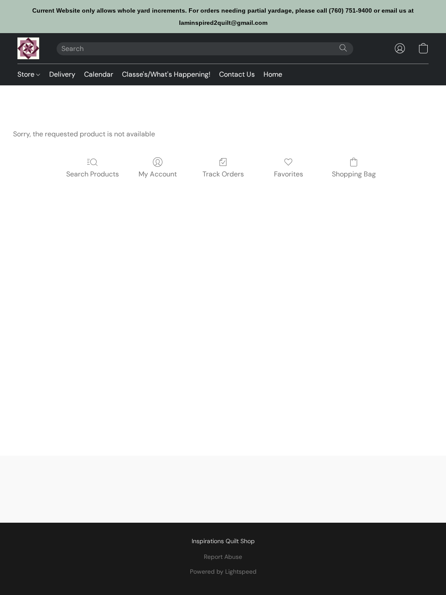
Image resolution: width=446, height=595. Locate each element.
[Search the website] (343, 48)
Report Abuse (223, 557)
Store (26, 74)
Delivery (62, 74)
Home (273, 74)
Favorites (288, 174)
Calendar (98, 74)
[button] (28, 48)
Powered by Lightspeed (223, 571)
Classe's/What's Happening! (166, 74)
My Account (158, 174)
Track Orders (223, 174)
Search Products (92, 174)
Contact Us (237, 74)
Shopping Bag (354, 174)
